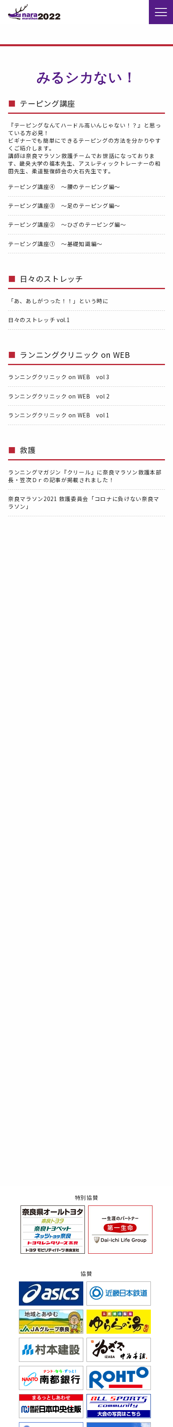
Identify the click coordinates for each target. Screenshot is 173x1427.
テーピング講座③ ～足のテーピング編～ (64, 205)
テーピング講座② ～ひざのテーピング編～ (67, 224)
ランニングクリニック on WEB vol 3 (59, 377)
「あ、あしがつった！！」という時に (58, 301)
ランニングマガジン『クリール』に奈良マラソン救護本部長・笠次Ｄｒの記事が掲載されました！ (85, 476)
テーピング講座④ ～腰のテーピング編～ (64, 187)
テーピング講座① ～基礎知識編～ (55, 244)
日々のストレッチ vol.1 (39, 320)
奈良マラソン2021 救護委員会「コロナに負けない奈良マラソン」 (83, 502)
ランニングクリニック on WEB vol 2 (59, 396)
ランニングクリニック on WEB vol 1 (59, 415)
